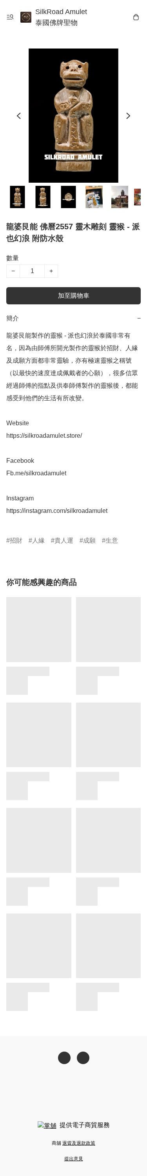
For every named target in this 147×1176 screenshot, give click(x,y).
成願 (89, 540)
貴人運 (63, 540)
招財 (16, 540)
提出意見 (73, 1159)
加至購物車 (73, 295)
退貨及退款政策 (78, 1143)
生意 (111, 540)
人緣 (38, 540)
